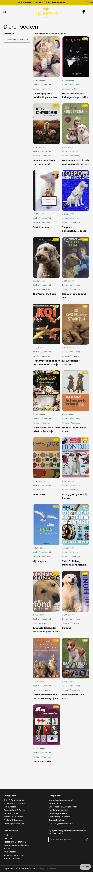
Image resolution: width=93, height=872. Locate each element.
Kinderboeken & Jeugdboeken (62, 806)
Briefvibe (52, 869)
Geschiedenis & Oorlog (14, 810)
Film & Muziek (10, 806)
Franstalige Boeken (57, 813)
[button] (4, 12)
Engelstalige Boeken (58, 810)
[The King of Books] (46, 12)
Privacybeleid (10, 851)
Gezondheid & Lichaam (59, 816)
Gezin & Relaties (56, 820)
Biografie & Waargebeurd (60, 800)
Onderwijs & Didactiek (14, 823)
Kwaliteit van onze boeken (16, 845)
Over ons (8, 838)
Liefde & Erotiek (11, 813)
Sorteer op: (9, 34)
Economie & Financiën (14, 803)
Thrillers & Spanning (13, 820)
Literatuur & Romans (13, 816)
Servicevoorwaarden (13, 855)
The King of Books (29, 868)
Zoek (6, 835)
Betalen (7, 848)
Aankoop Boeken (12, 858)
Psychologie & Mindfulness (60, 823)
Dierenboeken (55, 803)
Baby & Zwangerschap (14, 800)
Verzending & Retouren (15, 841)
